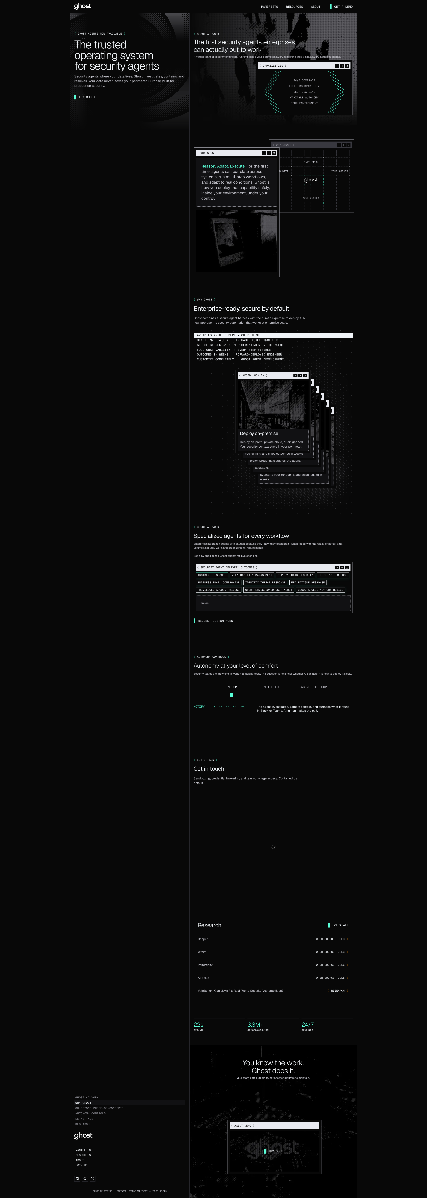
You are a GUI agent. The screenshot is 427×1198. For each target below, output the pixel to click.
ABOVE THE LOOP (314, 687)
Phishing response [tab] (333, 575)
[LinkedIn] (77, 1179)
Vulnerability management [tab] (252, 575)
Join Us (81, 1165)
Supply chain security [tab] (295, 575)
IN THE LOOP (272, 687)
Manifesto (269, 7)
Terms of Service (102, 1191)
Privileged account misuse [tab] (219, 590)
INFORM (231, 687)
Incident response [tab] (212, 575)
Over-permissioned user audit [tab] (268, 590)
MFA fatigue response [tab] (308, 582)
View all (341, 925)
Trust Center (160, 1191)
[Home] (82, 6)
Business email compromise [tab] (219, 582)
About (315, 7)
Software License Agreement (132, 1191)
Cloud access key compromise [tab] (320, 590)
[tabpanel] (273, 603)
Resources (294, 7)
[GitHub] (85, 1179)
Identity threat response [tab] (265, 582)
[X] (92, 1179)
